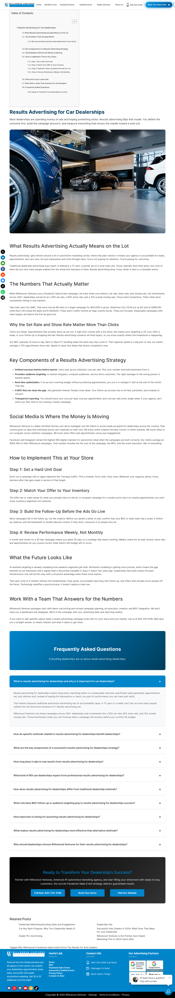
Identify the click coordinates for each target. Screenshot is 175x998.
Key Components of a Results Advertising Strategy (46, 49)
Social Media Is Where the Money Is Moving (43, 53)
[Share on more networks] (3, 297)
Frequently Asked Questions (37, 87)
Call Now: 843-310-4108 (47, 893)
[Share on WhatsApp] (3, 292)
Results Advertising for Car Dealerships (37, 27)
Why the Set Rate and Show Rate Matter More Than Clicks (53, 41)
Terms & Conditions (109, 994)
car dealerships (104, 681)
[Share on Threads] (3, 286)
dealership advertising (32, 265)
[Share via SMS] (3, 280)
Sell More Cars (50, 5)
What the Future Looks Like (37, 79)
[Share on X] (3, 252)
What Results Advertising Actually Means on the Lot (46, 33)
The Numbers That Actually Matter (39, 37)
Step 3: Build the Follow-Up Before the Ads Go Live (51, 68)
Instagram (30, 440)
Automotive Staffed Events (61, 970)
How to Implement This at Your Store (40, 57)
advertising (115, 119)
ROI (18, 443)
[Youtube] (25, 988)
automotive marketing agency (85, 879)
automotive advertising (60, 703)
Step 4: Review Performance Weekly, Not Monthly (51, 72)
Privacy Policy (55, 973)
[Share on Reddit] (3, 275)
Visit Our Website (127, 893)
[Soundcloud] (31, 988)
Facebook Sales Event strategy (85, 883)
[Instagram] (14, 988)
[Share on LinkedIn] (3, 257)
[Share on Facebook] (3, 269)
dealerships (29, 297)
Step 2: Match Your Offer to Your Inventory (48, 65)
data (29, 429)
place (146, 265)
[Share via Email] (3, 263)
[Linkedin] (20, 988)
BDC (16, 342)
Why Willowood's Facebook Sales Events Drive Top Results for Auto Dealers (57, 947)
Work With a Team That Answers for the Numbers (46, 83)
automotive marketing (71, 255)
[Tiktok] (36, 988)
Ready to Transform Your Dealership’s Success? (49, 92)
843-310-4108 (136, 5)
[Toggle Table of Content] (73, 21)
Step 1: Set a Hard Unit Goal (42, 62)
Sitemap (92, 994)
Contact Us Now (56, 976)
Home (38, 5)
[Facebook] (9, 988)
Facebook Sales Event (55, 293)
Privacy (125, 994)
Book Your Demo (87, 893)
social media (106, 426)
